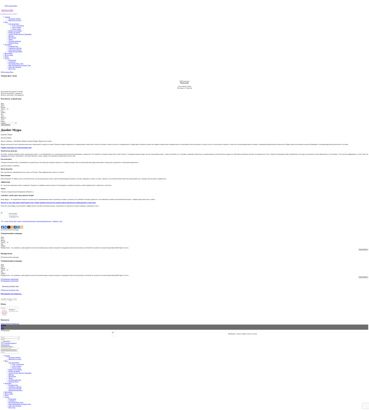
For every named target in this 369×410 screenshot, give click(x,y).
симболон (55, 221)
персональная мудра (29, 221)
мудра (6, 221)
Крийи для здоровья (15, 31)
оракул (19, 221)
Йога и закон (9, 55)
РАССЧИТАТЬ (6, 125)
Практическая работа (15, 51)
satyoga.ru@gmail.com (12, 323)
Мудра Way (13, 221)
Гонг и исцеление (18, 25)
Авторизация (5, 345)
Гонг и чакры (16, 27)
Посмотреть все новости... (11, 294)
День (2, 103)
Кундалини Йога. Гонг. (16, 63)
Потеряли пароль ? (10, 343)
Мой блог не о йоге (14, 20)
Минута (3, 118)
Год (2, 110)
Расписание (12, 60)
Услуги (7, 58)
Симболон (4, 156)
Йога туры (11, 69)
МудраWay (8, 44)
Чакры (10, 39)
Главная (7, 17)
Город (3, 121)
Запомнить (6, 341)
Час (2, 114)
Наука (7, 57)
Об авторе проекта (14, 18)
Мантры (11, 36)
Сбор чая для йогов (14, 67)
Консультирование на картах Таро (19, 65)
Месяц (3, 107)
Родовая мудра (13, 46)
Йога (6, 22)
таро (60, 221)
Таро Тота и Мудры (14, 50)
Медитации (12, 38)
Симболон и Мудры (15, 48)
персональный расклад (43, 221)
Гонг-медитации (13, 24)
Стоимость (12, 62)
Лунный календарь (14, 41)
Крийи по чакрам (14, 32)
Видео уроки (16, 29)
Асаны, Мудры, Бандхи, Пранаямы (19, 34)
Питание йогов (13, 43)
